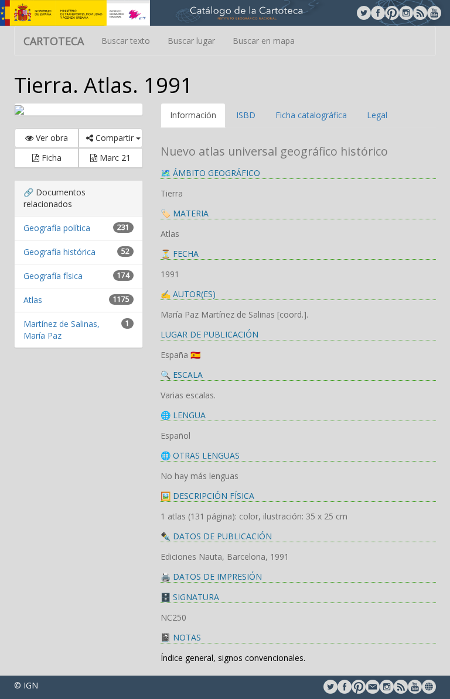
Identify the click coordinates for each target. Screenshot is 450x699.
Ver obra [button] (50, 137)
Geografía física (53, 275)
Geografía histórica (59, 251)
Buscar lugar (191, 40)
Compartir (114, 137)
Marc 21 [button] (114, 157)
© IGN (26, 685)
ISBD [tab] (245, 114)
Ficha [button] (50, 157)
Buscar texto (125, 40)
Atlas (32, 299)
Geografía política (56, 227)
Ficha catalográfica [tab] (311, 114)
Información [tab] (193, 114)
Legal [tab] (377, 114)
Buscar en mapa (264, 40)
